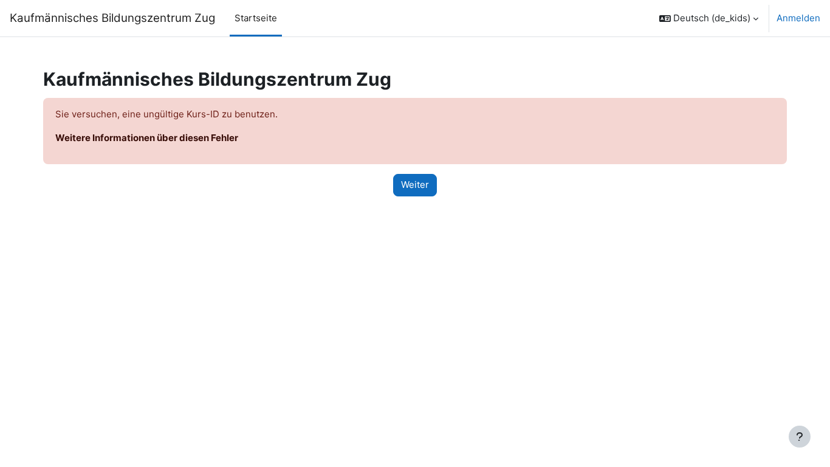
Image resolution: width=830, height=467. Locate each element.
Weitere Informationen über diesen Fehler (146, 138)
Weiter (415, 184)
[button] (708, 18)
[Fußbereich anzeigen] (800, 437)
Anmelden (798, 18)
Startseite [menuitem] (256, 18)
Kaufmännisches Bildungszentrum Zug (112, 18)
